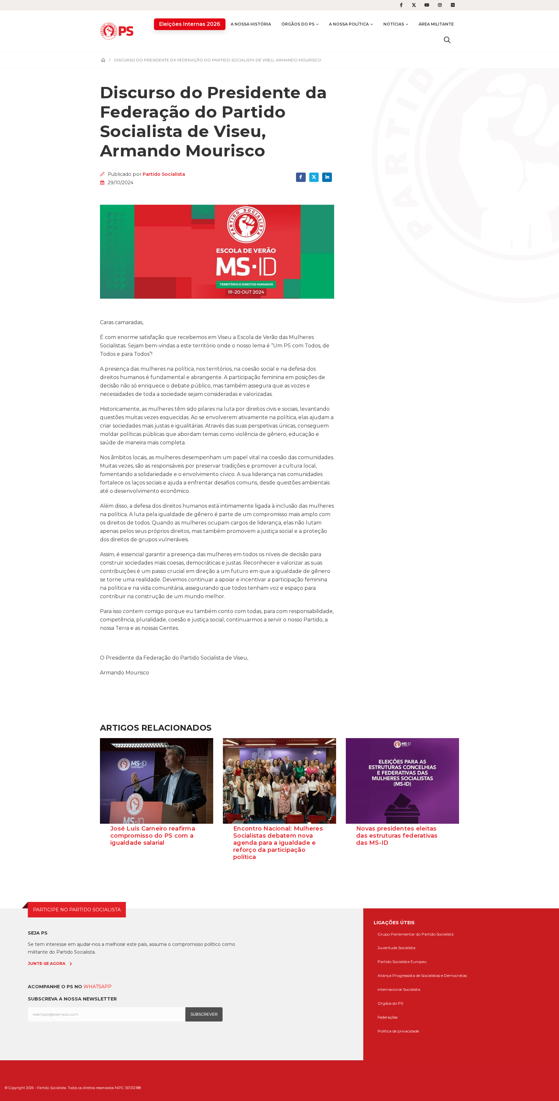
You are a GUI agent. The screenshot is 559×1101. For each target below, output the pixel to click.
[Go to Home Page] (103, 60)
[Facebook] (401, 5)
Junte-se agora (46, 963)
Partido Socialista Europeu (402, 961)
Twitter (314, 177)
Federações (388, 1017)
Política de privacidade (398, 1031)
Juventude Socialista (396, 947)
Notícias (393, 24)
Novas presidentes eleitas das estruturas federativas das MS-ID (397, 835)
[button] (447, 40)
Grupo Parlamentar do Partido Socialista (416, 934)
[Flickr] (453, 5)
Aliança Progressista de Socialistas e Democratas (422, 975)
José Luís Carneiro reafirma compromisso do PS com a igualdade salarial (152, 835)
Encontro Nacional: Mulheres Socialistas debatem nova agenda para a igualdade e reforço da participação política (278, 843)
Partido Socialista (164, 174)
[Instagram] (440, 5)
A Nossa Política (349, 24)
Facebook (300, 177)
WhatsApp (97, 987)
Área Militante (436, 24)
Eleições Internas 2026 (189, 24)
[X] (414, 5)
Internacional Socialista (399, 989)
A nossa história (251, 24)
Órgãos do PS (297, 24)
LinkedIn (327, 177)
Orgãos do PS (390, 1003)
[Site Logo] (118, 31)
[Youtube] (427, 5)
